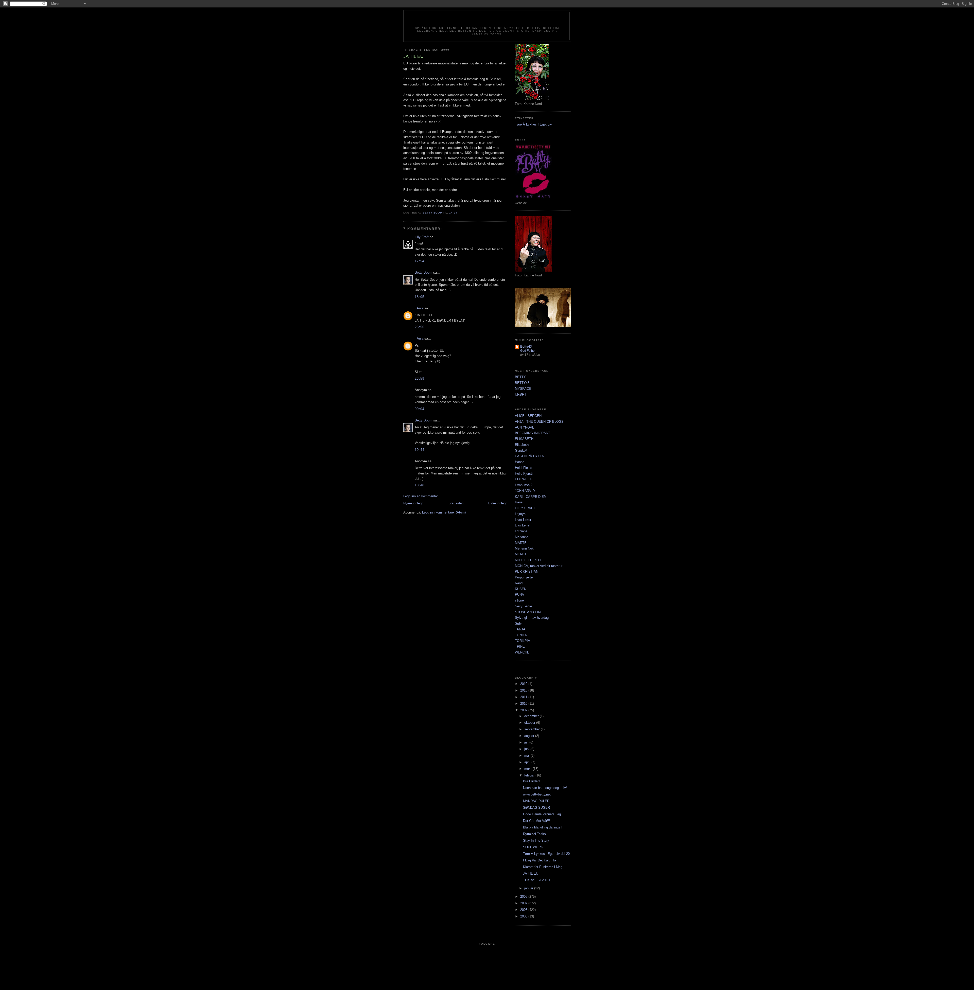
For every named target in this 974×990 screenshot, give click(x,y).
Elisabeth (522, 445)
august (529, 736)
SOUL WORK (533, 847)
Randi (519, 583)
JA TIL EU (530, 873)
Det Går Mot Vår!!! (536, 821)
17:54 (420, 261)
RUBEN (520, 589)
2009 (524, 710)
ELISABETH (524, 439)
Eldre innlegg (497, 503)
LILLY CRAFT (525, 508)
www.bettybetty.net (537, 794)
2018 (524, 690)
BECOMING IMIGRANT (532, 433)
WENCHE (522, 652)
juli (526, 742)
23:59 (420, 378)
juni (527, 749)
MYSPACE (523, 389)
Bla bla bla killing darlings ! (542, 827)
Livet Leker (523, 520)
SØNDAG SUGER (536, 807)
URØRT (520, 394)
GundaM (521, 450)
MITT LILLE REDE (529, 560)
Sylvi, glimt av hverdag (532, 618)
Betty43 (526, 346)
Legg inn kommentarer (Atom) (444, 512)
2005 (524, 916)
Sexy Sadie (523, 606)
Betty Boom (423, 272)
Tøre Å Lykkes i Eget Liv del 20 (546, 854)
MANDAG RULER (536, 801)
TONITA (521, 635)
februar (529, 775)
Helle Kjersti (524, 473)
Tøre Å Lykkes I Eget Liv (533, 124)
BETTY (520, 377)
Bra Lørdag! (531, 781)
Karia (519, 502)
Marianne (521, 537)
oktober (530, 722)
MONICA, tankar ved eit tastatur (538, 566)
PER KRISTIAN (526, 571)
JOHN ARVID (525, 491)
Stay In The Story (536, 840)
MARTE (521, 543)
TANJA (520, 629)
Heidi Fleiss (523, 468)
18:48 (420, 485)
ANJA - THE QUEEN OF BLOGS (539, 421)
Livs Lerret (522, 525)
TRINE (520, 646)
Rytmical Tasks (534, 834)
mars (528, 769)
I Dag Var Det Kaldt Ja (539, 860)
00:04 (420, 409)
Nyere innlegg (413, 503)
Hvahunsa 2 (523, 485)
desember (532, 716)
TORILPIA (522, 641)
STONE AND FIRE (529, 612)
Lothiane (521, 531)
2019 (524, 684)
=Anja (419, 308)
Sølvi (519, 623)
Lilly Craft (422, 237)
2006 (524, 910)
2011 (524, 697)
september (532, 729)
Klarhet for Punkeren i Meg (542, 867)
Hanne (519, 462)
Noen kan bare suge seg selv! (545, 788)
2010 (524, 703)
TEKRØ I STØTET (537, 880)
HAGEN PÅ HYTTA (529, 456)
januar (529, 888)
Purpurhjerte (524, 577)
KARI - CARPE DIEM (531, 497)
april (527, 762)
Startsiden (455, 503)
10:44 (420, 450)
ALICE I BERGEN (528, 416)
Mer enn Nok (524, 548)
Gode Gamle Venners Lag (542, 814)
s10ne (519, 600)
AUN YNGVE (524, 427)
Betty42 (487, 21)
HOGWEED (523, 479)
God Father (528, 350)
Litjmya (520, 514)
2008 (524, 896)
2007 (524, 903)
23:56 (420, 327)
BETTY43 (522, 383)
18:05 (420, 297)
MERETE (522, 554)
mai (527, 755)
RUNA (519, 594)
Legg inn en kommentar (420, 496)
